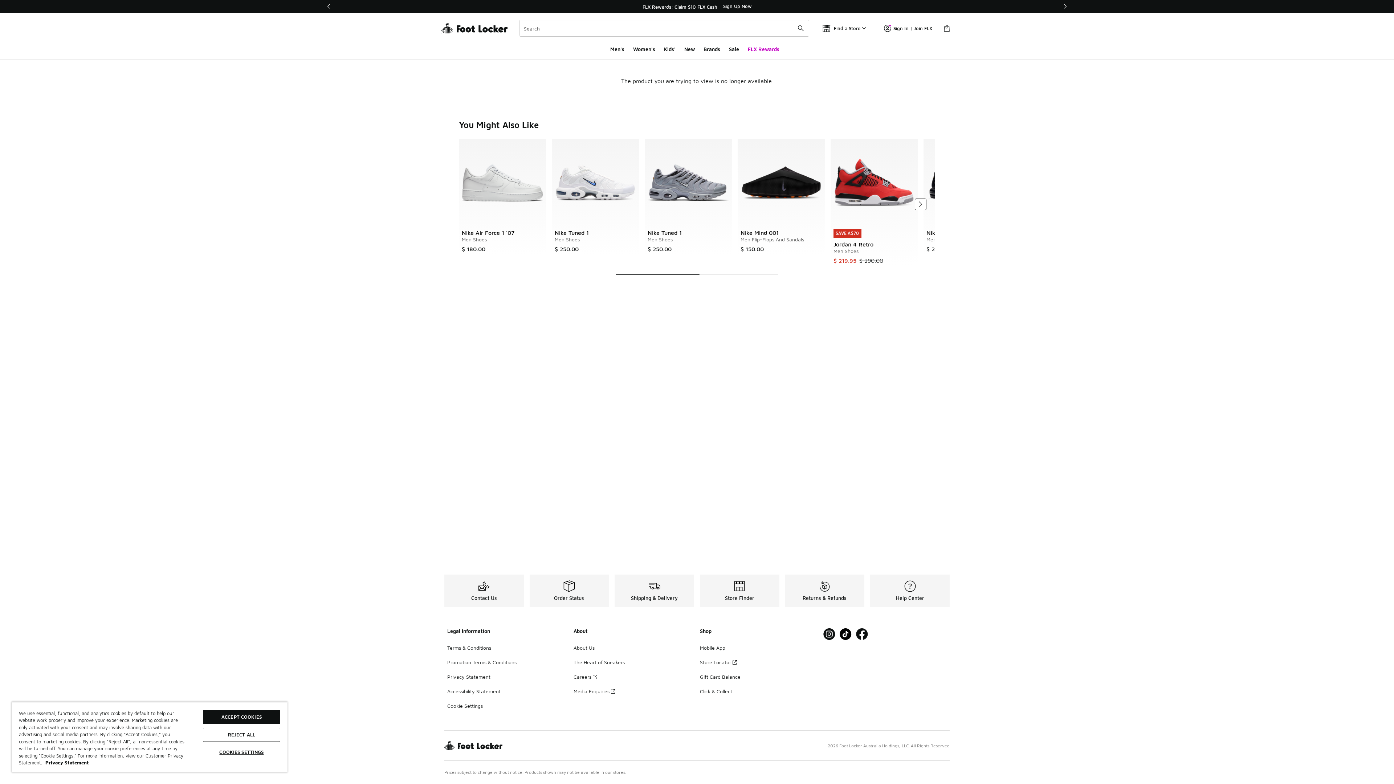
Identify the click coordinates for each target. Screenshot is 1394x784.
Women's (644, 49)
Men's (617, 49)
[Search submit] (801, 28)
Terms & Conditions (469, 648)
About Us (584, 648)
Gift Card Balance (720, 677)
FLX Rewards (763, 49)
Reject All (241, 735)
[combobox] (664, 28)
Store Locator (715, 662)
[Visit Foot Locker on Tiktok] (846, 634)
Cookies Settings (241, 752)
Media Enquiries (592, 691)
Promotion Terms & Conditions (482, 662)
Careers (582, 677)
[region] (697, 6)
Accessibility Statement (474, 691)
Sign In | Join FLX (912, 28)
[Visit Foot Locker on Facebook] (862, 634)
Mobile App (712, 648)
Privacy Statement (468, 677)
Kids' (670, 49)
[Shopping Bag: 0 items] (947, 28)
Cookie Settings (465, 706)
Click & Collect (716, 691)
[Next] (1065, 6)
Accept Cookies (241, 717)
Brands (712, 49)
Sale (734, 49)
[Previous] (329, 6)
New (689, 49)
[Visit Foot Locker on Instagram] (829, 634)
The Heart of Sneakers (599, 662)
